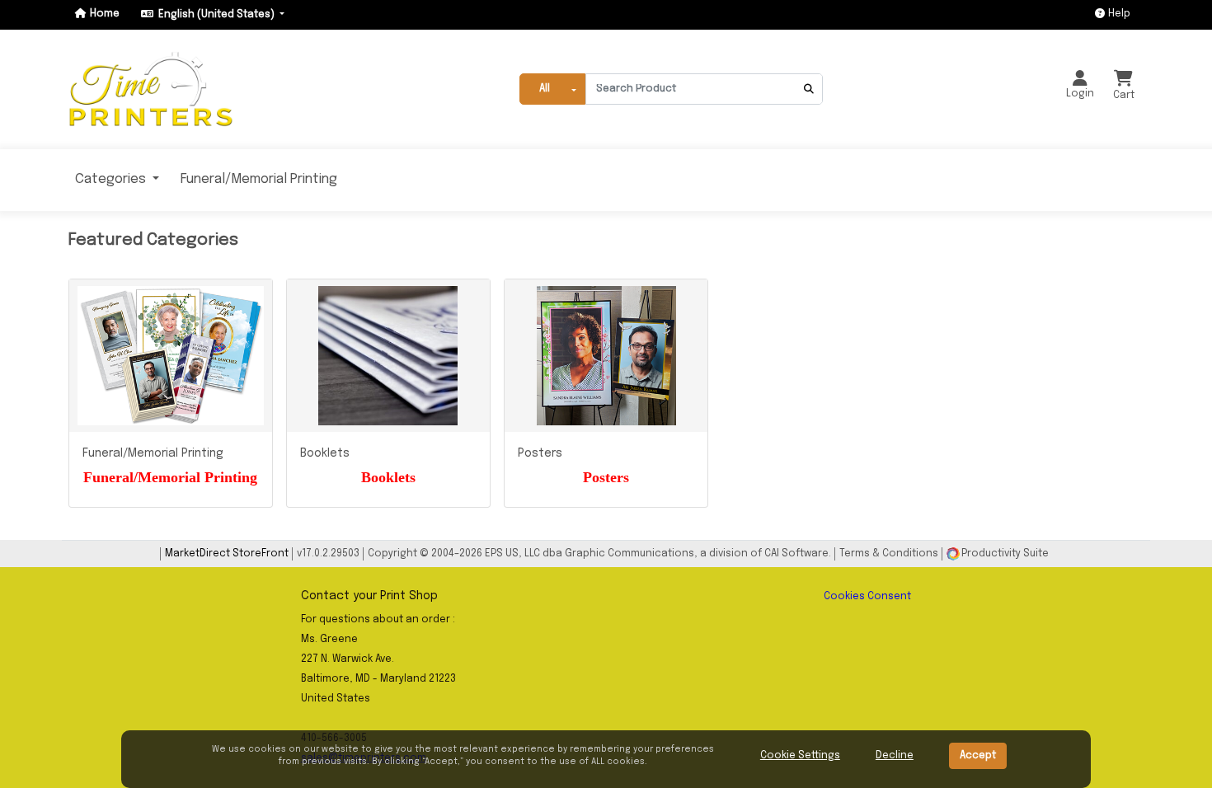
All (544, 89)
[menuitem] (121, 180)
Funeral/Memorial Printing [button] (259, 179)
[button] (176, 89)
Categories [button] (112, 179)
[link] (176, 89)
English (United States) (217, 15)
